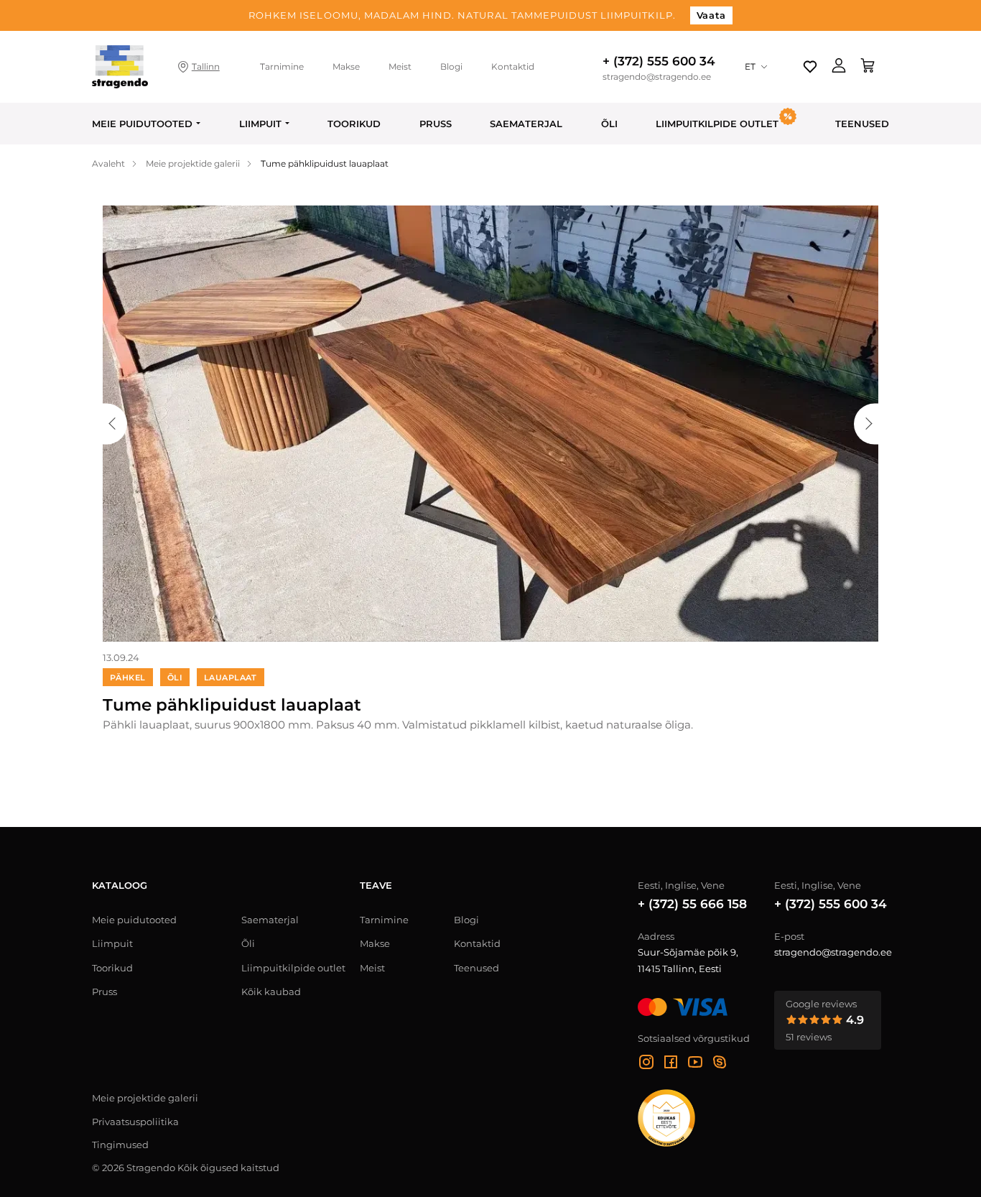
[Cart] (867, 66)
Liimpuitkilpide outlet (293, 968)
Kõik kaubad (271, 991)
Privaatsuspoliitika (135, 1121)
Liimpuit (260, 123)
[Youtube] (695, 1064)
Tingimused (120, 1144)
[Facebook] (670, 1064)
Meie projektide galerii (145, 1098)
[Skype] (719, 1064)
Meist (400, 66)
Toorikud (354, 123)
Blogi (451, 66)
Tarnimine (282, 66)
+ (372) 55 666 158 (692, 904)
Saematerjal (526, 123)
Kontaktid (512, 66)
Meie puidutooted (142, 123)
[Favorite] (810, 66)
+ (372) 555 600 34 (659, 61)
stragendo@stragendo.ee (657, 77)
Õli (609, 123)
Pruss (435, 123)
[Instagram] (646, 1064)
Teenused (862, 123)
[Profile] (839, 66)
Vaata (711, 15)
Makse (346, 66)
